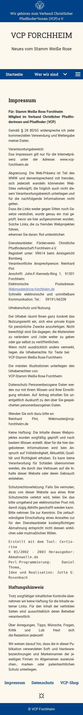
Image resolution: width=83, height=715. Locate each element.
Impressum (14, 682)
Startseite (14, 74)
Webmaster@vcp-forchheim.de (31, 289)
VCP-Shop (69, 682)
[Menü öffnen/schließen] (78, 74)
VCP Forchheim (41, 35)
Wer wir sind (46, 74)
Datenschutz (42, 682)
